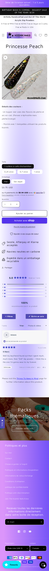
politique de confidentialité (16, 487)
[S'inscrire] (41, 522)
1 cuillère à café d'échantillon (17, 166)
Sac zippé (18, 181)
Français (36, 548)
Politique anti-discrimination (17, 493)
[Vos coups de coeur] (40, 35)
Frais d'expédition (8, 195)
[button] (3, 35)
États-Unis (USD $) (15, 548)
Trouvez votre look (24, 428)
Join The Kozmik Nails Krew (17, 499)
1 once (37, 172)
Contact (8, 458)
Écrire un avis (39, 317)
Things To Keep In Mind (27, 378)
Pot (6, 181)
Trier (22, 326)
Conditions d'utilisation (14, 481)
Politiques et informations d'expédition (21, 470)
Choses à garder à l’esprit (16, 464)
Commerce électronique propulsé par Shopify (30, 566)
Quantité (5, 199)
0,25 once (9, 172)
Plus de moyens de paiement (24, 227)
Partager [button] (8, 267)
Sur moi (8, 453)
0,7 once (24, 172)
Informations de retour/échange (19, 476)
